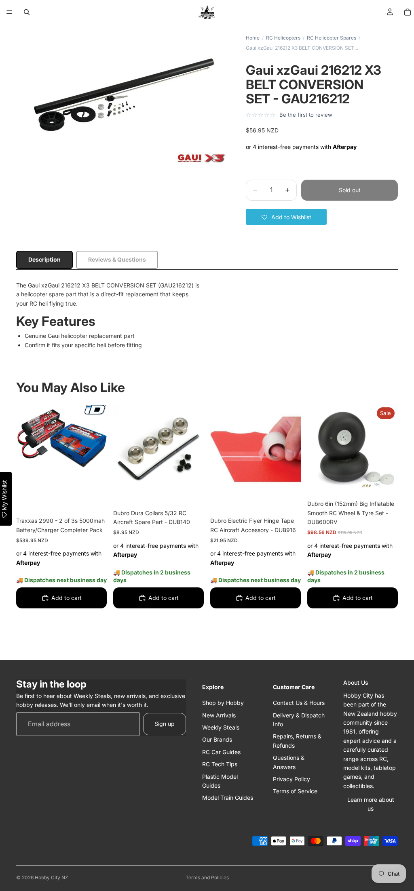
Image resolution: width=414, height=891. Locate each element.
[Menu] (9, 12)
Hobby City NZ (51, 877)
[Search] (27, 12)
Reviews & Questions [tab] (117, 259)
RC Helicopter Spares (331, 38)
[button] (286, 217)
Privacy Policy (291, 779)
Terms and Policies (207, 877)
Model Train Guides (227, 797)
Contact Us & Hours (299, 702)
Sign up (164, 723)
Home (253, 38)
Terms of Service (295, 791)
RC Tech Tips (219, 764)
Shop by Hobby (223, 702)
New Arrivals (219, 715)
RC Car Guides (221, 751)
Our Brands (217, 739)
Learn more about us (370, 804)
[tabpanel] (207, 315)
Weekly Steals (220, 727)
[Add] (94, 499)
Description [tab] (44, 259)
